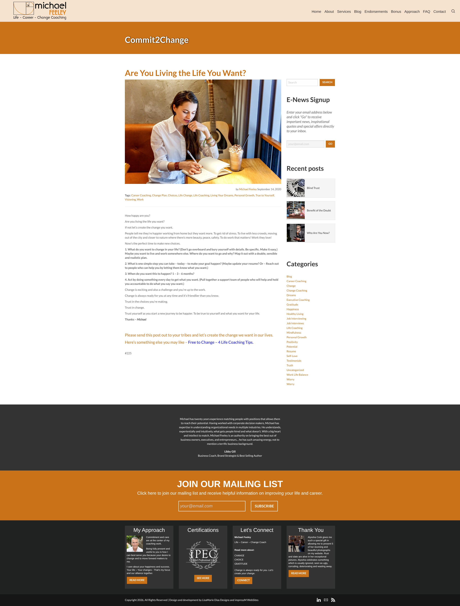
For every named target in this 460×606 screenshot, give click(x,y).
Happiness (293, 309)
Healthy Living (295, 314)
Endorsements (376, 12)
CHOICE (238, 559)
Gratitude (292, 304)
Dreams (291, 295)
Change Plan (159, 195)
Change (291, 286)
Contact (439, 12)
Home (316, 12)
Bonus (396, 12)
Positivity (292, 342)
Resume (291, 351)
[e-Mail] (326, 600)
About (329, 12)
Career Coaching (141, 195)
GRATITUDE (240, 563)
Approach (412, 12)
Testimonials (294, 360)
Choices (172, 195)
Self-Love (292, 356)
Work (140, 199)
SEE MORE (203, 578)
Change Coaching (297, 290)
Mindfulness (294, 332)
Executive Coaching (298, 300)
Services (344, 12)
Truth (290, 365)
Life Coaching (201, 195)
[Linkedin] (319, 600)
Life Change (185, 195)
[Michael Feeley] (40, 11)
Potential (292, 346)
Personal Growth (244, 195)
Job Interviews (295, 323)
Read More (136, 580)
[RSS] (333, 600)
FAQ (426, 12)
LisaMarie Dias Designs (215, 600)
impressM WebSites (246, 600)
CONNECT (243, 580)
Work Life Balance (297, 374)
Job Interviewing (296, 318)
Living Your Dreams (221, 195)
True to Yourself (265, 195)
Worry (290, 379)
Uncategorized (295, 370)
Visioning (130, 199)
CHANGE (239, 555)
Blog (357, 12)
